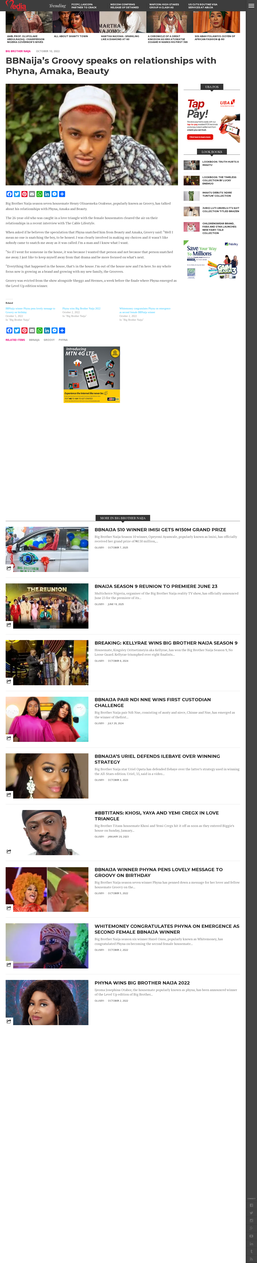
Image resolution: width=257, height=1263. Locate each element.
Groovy (49, 340)
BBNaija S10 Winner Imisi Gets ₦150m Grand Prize (160, 529)
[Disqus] (92, 459)
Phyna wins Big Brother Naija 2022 (81, 308)
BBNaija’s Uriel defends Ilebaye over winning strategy (157, 759)
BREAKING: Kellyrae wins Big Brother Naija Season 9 (166, 643)
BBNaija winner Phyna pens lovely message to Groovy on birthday (159, 872)
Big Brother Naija (18, 51)
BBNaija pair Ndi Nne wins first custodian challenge (153, 702)
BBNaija (34, 340)
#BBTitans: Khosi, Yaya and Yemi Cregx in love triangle (157, 815)
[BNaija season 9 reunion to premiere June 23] (47, 628)
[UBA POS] (212, 141)
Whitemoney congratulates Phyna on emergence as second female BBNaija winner (167, 929)
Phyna (63, 340)
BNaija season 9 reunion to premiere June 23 (156, 586)
